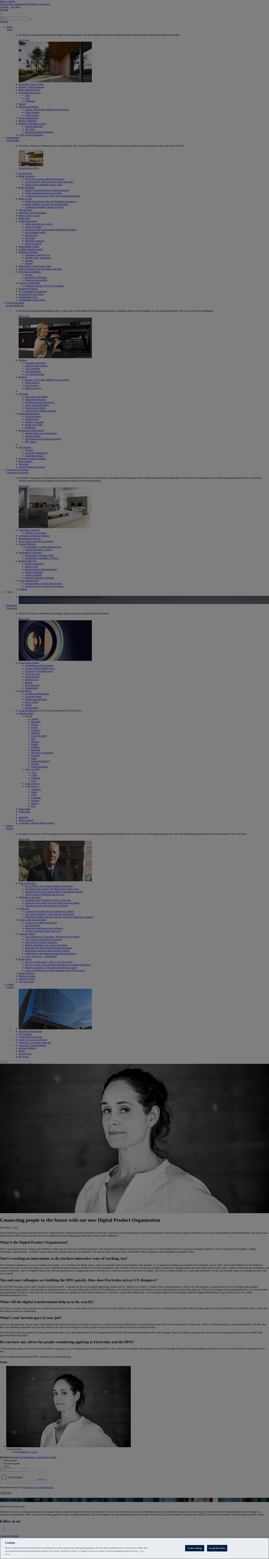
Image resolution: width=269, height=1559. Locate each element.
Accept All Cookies (217, 1548)
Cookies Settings (194, 1548)
